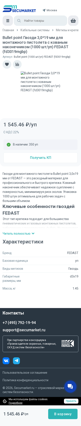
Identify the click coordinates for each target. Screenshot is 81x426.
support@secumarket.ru (24, 330)
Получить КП (40, 158)
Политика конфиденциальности (25, 380)
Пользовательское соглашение (25, 372)
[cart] (73, 20)
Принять (71, 401)
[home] (19, 8)
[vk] (8, 361)
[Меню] (8, 20)
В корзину (62, 414)
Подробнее (15, 402)
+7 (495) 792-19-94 (19, 322)
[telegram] (16, 361)
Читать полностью (16, 233)
